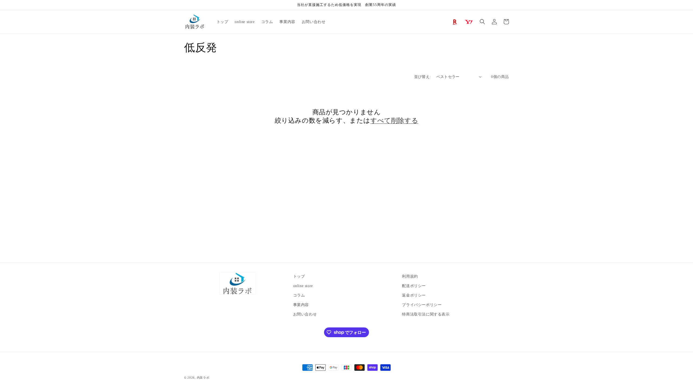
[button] (482, 22)
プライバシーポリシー (422, 305)
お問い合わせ (305, 314)
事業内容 (301, 305)
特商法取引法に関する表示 (425, 314)
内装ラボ (203, 377)
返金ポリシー (414, 295)
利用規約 (410, 276)
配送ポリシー (414, 286)
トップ (299, 276)
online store (303, 286)
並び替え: (422, 77)
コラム (299, 295)
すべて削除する (394, 120)
